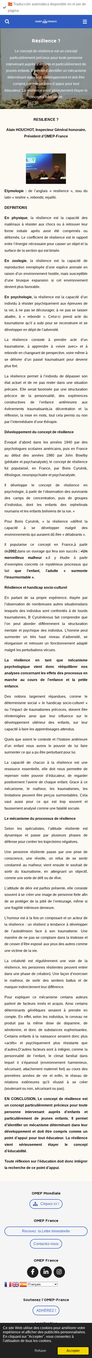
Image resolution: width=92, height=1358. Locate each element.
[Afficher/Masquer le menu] (85, 21)
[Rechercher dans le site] (7, 21)
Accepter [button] (73, 1350)
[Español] (23, 1284)
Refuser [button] (40, 1350)
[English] (16, 1284)
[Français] (8, 1284)
